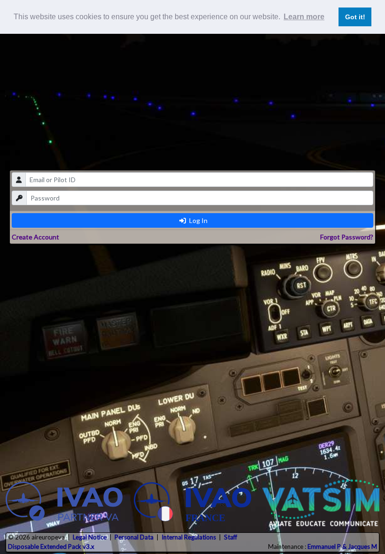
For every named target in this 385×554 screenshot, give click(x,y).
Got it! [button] (355, 17)
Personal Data (134, 537)
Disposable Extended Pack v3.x (51, 546)
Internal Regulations (189, 537)
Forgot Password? (346, 237)
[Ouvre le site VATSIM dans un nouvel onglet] (320, 503)
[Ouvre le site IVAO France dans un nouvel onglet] (192, 502)
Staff (230, 537)
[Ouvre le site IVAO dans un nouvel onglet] (64, 503)
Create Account (35, 237)
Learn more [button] (304, 17)
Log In (198, 220)
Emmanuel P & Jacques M (342, 546)
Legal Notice (90, 537)
